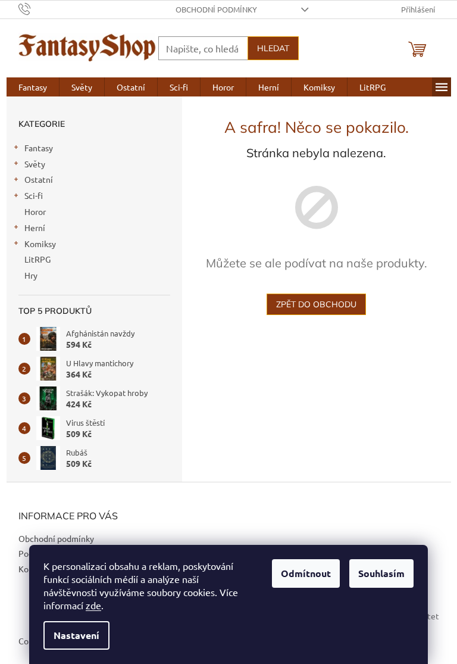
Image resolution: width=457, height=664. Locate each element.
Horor (35, 211)
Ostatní (38, 179)
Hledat (273, 48)
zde (93, 605)
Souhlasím (381, 573)
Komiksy (40, 243)
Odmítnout (306, 573)
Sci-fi (33, 195)
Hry (30, 275)
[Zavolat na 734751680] (36, 8)
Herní (34, 227)
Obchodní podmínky (216, 9)
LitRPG (37, 259)
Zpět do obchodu (316, 304)
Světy (34, 163)
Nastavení (76, 635)
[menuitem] (33, 86)
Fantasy (38, 147)
